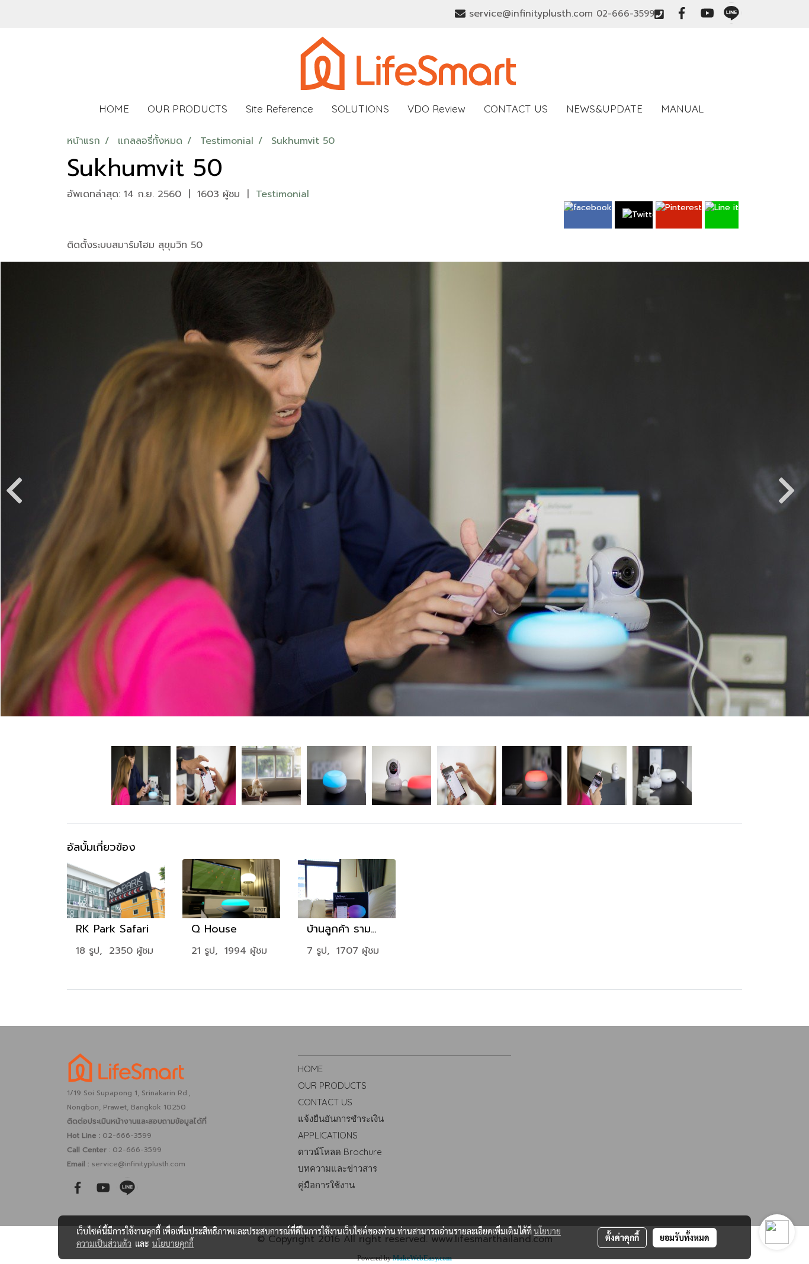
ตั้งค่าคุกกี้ (622, 1237)
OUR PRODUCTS (187, 108)
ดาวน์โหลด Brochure (340, 1151)
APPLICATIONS (328, 1135)
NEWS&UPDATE (604, 108)
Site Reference (279, 108)
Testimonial (282, 194)
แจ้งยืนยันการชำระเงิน (341, 1118)
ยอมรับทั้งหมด (685, 1237)
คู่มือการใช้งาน (326, 1185)
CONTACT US (516, 108)
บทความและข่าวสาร (337, 1168)
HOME (114, 108)
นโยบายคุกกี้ (173, 1243)
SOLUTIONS (360, 108)
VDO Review (436, 108)
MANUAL (682, 108)
